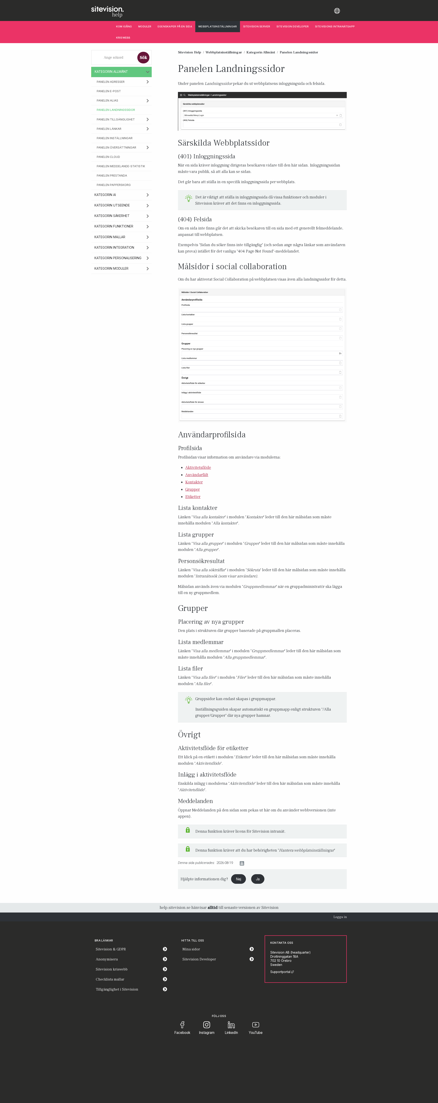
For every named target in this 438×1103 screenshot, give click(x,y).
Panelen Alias (107, 100)
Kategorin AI (105, 195)
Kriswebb (123, 37)
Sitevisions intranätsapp (335, 26)
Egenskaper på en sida (175, 26)
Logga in (340, 917)
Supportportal (282, 972)
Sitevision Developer (294, 26)
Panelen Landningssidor (116, 110)
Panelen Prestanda (112, 175)
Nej (238, 879)
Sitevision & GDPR (111, 949)
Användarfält (196, 474)
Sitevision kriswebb (112, 969)
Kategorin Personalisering (117, 258)
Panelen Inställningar (115, 138)
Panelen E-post (109, 91)
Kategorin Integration (114, 247)
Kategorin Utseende (112, 205)
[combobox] (114, 57)
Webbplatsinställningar (217, 26)
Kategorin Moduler (111, 268)
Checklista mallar (110, 979)
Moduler (144, 26)
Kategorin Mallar (109, 237)
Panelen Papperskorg (114, 185)
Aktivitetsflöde (198, 467)
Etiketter (193, 496)
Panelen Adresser (111, 81)
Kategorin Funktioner (113, 226)
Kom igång (124, 26)
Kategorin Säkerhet (112, 216)
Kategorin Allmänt (111, 71)
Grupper (192, 489)
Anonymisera (107, 959)
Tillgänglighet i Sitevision (117, 989)
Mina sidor (219, 949)
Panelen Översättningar (116, 147)
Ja (258, 879)
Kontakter (194, 482)
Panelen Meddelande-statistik (121, 166)
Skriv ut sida (254, 863)
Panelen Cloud (108, 157)
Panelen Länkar (109, 128)
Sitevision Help (189, 52)
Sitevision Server (256, 26)
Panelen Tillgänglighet (116, 119)
